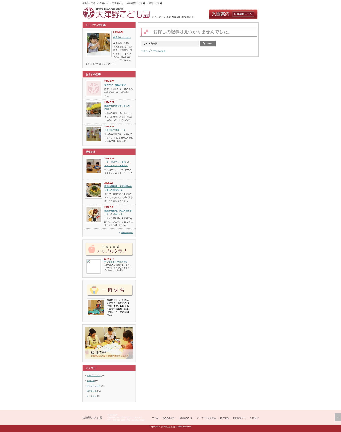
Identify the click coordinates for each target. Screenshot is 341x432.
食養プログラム (94, 375)
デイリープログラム (206, 418)
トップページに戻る (154, 50)
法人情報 (224, 418)
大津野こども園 (92, 417)
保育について (186, 418)
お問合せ (254, 418)
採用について (239, 418)
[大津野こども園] (117, 18)
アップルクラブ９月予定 (116, 262)
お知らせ (91, 381)
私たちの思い (169, 418)
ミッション (92, 396)
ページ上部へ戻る (338, 417)
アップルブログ (94, 386)
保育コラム (92, 391)
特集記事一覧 (127, 233)
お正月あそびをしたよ (115, 130)
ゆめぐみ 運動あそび (115, 84)
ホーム (155, 418)
